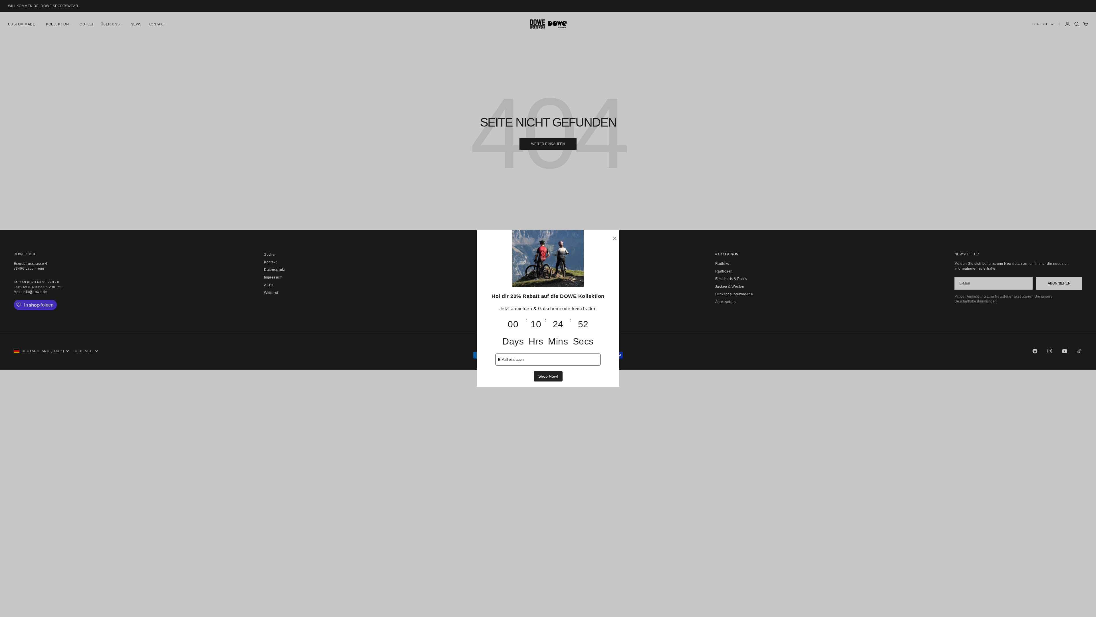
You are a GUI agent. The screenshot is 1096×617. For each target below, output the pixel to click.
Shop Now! (548, 376)
